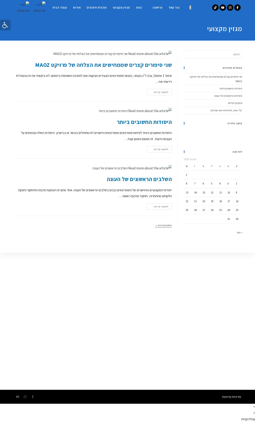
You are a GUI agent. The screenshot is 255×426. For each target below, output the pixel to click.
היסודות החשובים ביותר (144, 122)
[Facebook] (241, 131)
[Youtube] (223, 7)
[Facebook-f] (237, 7)
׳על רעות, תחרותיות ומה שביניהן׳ (226, 110)
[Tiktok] (215, 7)
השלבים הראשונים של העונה (139, 179)
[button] (5, 25)
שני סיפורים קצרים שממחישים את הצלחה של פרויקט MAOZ (103, 64)
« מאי (239, 232)
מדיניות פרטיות (231, 397)
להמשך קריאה (157, 91)
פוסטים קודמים (163, 225)
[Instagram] (230, 7)
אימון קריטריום (235, 103)
